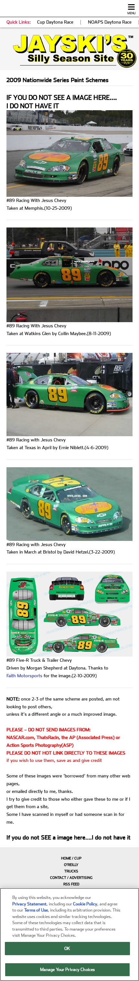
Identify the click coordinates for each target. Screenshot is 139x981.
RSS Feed (71, 884)
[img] (69, 51)
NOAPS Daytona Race (110, 22)
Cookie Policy (85, 904)
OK (67, 948)
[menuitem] (69, 858)
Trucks (71, 871)
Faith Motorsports (24, 675)
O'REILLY (71, 865)
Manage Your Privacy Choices (67, 969)
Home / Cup (71, 858)
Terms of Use (36, 910)
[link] (69, 51)
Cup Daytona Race (55, 22)
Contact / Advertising (71, 878)
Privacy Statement (29, 904)
